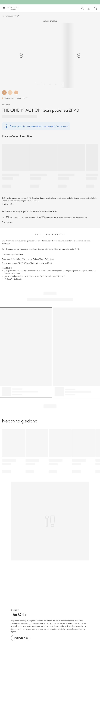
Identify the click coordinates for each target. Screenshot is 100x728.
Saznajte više (7, 222)
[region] (50, 55)
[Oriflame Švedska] (12, 8)
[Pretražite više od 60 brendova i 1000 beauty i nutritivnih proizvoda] (83, 8)
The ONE (6, 105)
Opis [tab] (38, 234)
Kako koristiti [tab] (55, 234)
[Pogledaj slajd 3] (50, 84)
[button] (4, 92)
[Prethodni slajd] (21, 55)
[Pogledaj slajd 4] (55, 84)
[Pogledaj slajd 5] (61, 84)
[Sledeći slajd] (79, 55)
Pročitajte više (7, 204)
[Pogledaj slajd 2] (44, 84)
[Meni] (3, 8)
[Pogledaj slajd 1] (38, 84)
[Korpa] (95, 8)
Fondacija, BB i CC (12, 16)
